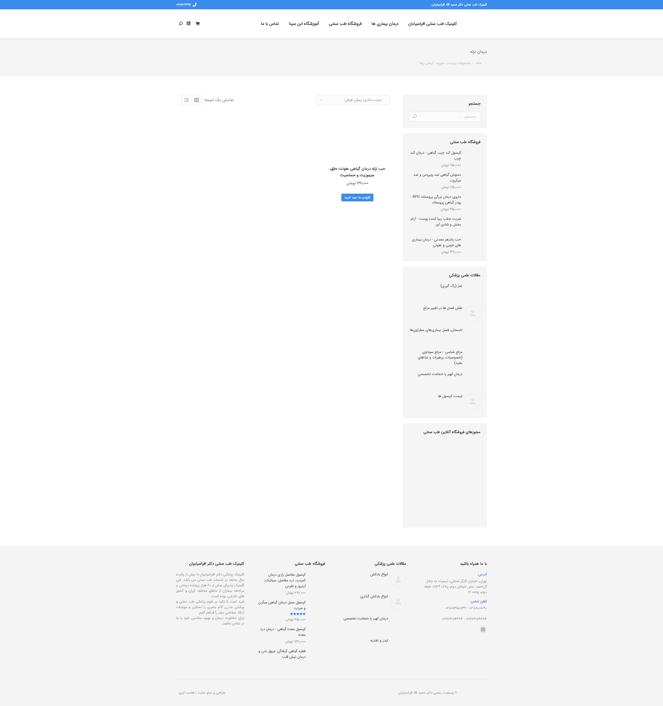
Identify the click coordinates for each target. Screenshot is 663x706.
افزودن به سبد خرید (357, 197)
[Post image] (472, 291)
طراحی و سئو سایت (211, 692)
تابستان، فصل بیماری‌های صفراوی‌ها (436, 330)
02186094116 (183, 4)
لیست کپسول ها (450, 396)
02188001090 (478, 608)
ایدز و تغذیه (379, 640)
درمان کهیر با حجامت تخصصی (440, 374)
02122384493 (452, 619)
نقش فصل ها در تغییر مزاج (442, 308)
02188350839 (455, 608)
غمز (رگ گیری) (451, 286)
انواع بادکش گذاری (374, 596)
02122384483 (476, 619)
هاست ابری (187, 692)
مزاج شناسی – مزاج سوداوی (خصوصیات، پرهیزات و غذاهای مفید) (440, 357)
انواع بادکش (379, 574)
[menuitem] (432, 23)
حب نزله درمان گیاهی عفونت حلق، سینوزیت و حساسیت (357, 172)
